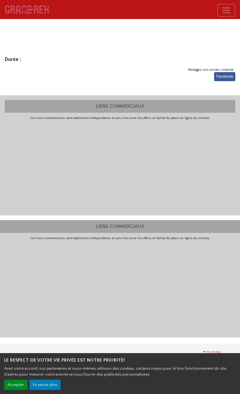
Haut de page (213, 351)
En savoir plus (45, 384)
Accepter (16, 384)
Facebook (224, 76)
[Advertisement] (120, 167)
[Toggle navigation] (226, 10)
